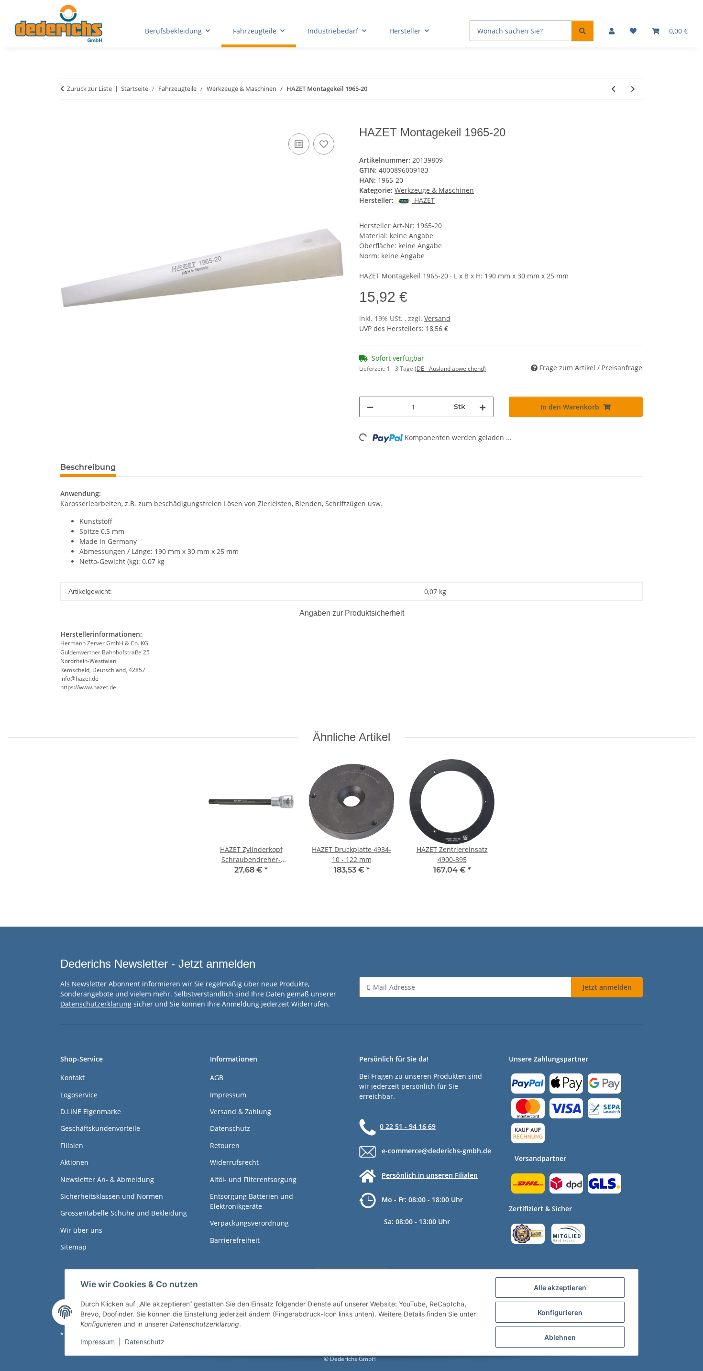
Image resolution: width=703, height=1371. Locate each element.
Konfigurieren (560, 1312)
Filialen (71, 1145)
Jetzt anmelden (607, 987)
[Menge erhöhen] (482, 407)
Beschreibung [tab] (88, 467)
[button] (611, 30)
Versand (437, 318)
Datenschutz (145, 1342)
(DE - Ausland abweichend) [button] (450, 369)
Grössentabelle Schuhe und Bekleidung (123, 1212)
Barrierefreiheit (235, 1240)
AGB (216, 1077)
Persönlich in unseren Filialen (430, 1175)
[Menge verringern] (370, 407)
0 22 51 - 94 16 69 (408, 1126)
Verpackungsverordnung (249, 1222)
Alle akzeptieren (560, 1287)
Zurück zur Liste (89, 88)
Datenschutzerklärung (96, 1003)
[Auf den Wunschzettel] (323, 144)
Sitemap (73, 1246)
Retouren (225, 1145)
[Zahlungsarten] (566, 1107)
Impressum (97, 1342)
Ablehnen (560, 1337)
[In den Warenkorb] (68, 120)
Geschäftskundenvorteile (100, 1128)
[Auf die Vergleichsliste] (298, 144)
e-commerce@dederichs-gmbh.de (436, 1150)
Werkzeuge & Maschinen (434, 190)
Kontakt (72, 1077)
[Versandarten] (566, 1182)
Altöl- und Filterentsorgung (253, 1179)
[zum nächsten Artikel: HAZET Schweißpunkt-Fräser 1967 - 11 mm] (633, 88)
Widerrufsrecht (234, 1162)
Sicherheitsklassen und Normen (111, 1196)
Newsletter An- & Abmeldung (107, 1179)
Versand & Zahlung (240, 1111)
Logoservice (79, 1094)
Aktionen (74, 1162)
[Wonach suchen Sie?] (582, 31)
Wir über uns (81, 1230)
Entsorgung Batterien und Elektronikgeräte (251, 1201)
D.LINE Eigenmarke (90, 1111)
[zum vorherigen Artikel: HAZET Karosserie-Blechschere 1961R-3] (613, 88)
